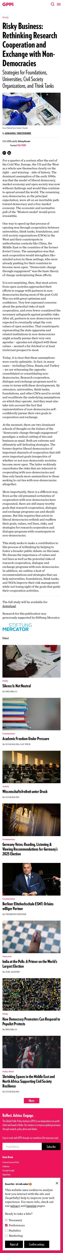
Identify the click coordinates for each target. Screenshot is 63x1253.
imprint (31, 1206)
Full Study (21, 145)
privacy (15, 1206)
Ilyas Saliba (12, 744)
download (9, 606)
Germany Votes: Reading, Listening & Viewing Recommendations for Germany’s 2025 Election (30, 849)
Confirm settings (36, 1244)
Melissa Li (11, 691)
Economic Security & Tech (10, 1162)
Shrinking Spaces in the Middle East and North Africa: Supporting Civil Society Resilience (28, 1081)
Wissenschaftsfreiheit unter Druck (25, 791)
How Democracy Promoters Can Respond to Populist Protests (31, 1021)
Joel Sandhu (12, 972)
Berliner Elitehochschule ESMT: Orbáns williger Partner (28, 906)
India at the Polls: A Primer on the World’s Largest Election (29, 964)
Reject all (14, 1244)
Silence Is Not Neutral (16, 685)
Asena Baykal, (11, 133)
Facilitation (5, 1166)
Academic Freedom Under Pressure (25, 738)
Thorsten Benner (24, 133)
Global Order (6, 1174)
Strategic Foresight (8, 1170)
